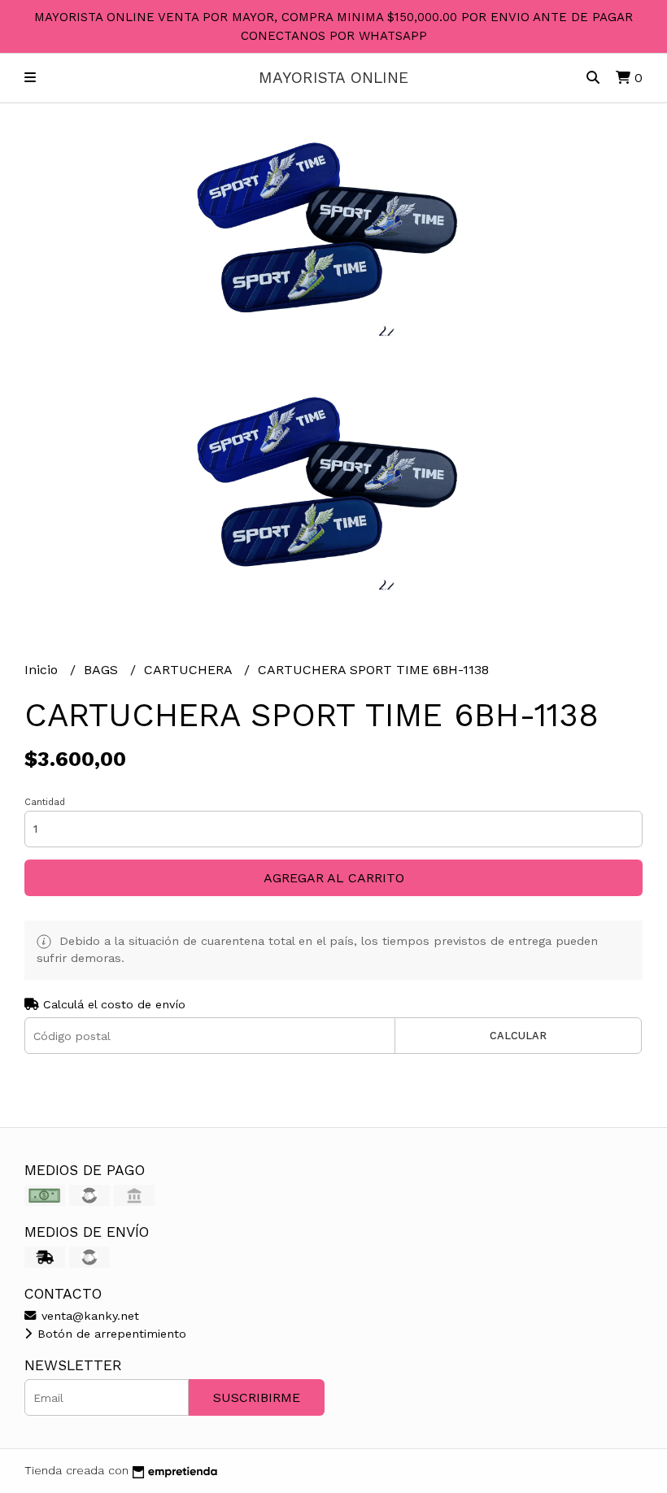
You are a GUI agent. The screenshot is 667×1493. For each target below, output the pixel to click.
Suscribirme (256, 1397)
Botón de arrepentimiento (109, 1333)
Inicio (43, 669)
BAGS (103, 669)
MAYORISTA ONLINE (333, 77)
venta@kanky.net (88, 1315)
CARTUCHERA (190, 669)
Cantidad (44, 802)
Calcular (518, 1035)
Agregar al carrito (334, 878)
